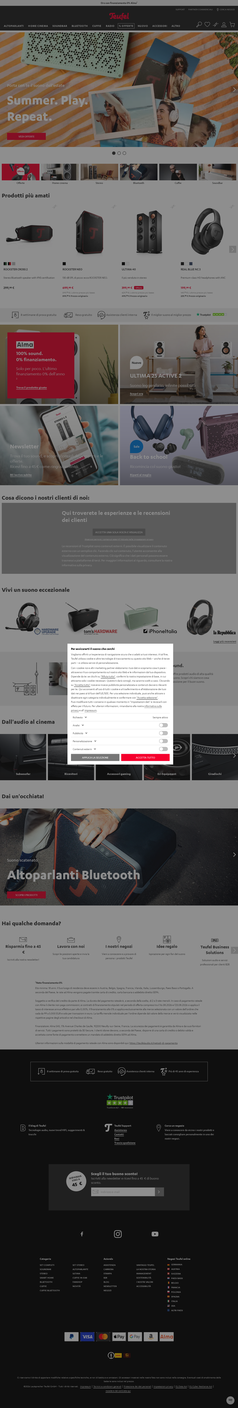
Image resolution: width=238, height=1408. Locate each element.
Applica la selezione (95, 757)
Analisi (76, 725)
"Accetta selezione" (147, 697)
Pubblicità (78, 733)
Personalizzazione (82, 741)
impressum (91, 710)
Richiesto (78, 717)
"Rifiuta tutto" (108, 676)
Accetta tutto (145, 757)
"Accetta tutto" (82, 684)
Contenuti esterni (82, 749)
